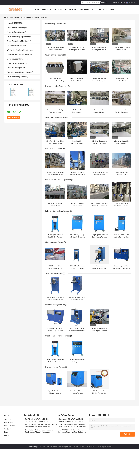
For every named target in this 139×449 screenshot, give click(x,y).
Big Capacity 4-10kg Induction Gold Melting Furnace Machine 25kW (77, 237)
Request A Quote (118, 2)
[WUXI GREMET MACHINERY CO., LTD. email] (9, 112)
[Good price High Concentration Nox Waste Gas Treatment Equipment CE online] (99, 192)
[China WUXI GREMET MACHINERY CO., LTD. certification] (13, 92)
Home (37, 9)
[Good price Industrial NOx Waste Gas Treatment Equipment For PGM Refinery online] (77, 192)
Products (46, 9)
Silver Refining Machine (16, 32)
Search (103, 2)
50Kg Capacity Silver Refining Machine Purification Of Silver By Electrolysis (71, 420)
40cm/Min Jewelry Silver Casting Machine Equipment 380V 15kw (77, 299)
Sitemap (7, 435)
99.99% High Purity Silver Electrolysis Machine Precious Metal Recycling (55, 143)
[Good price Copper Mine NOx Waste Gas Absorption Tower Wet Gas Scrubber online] (55, 160)
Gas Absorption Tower (15, 46)
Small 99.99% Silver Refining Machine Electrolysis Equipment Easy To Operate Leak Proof (72, 431)
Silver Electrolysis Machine (17, 41)
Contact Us (102, 9)
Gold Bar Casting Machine (16, 68)
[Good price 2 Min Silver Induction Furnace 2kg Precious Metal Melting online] (77, 254)
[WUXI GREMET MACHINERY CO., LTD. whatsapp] (15, 112)
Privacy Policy (33, 446)
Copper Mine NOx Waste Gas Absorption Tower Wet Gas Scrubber (55, 174)
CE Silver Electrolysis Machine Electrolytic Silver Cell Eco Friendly (99, 143)
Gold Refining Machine (15, 28)
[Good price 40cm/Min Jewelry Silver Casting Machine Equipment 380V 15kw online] (77, 285)
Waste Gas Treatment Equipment (20, 50)
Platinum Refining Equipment (18, 37)
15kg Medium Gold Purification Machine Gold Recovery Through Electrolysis (39, 431)
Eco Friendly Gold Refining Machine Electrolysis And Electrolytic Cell (37, 420)
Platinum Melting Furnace (17, 77)
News (112, 9)
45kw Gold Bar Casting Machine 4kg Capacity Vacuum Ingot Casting (55, 330)
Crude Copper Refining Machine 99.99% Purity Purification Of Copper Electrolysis (72, 426)
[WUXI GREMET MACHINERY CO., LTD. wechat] (21, 112)
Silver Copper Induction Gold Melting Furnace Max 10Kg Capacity (55, 237)
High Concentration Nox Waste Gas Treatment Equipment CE (99, 206)
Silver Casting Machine (15, 63)
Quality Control (86, 9)
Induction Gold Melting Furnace (19, 54)
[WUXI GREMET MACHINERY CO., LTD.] (16, 9)
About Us (58, 9)
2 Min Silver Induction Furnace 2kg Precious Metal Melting (77, 268)
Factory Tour (70, 9)
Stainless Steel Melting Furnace (19, 72)
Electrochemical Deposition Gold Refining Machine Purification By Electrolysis (39, 426)
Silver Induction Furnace (16, 59)
